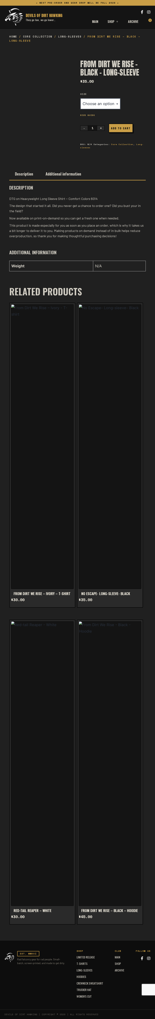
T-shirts (82, 963)
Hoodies (81, 977)
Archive (133, 21)
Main (95, 21)
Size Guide (87, 115)
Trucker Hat (84, 990)
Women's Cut (84, 996)
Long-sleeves (70, 36)
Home (13, 36)
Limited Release (86, 957)
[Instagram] (148, 12)
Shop (111, 21)
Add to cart (121, 128)
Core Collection (37, 36)
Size (83, 94)
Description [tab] (24, 174)
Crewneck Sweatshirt (90, 983)
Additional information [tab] (63, 174)
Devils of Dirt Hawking (44, 15)
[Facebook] (142, 12)
